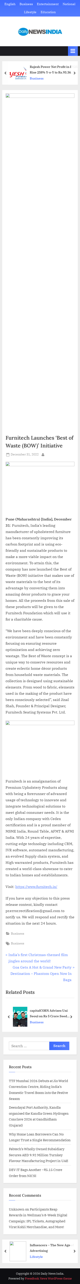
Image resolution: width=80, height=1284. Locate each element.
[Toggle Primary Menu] (73, 51)
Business (26, 4)
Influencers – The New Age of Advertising (52, 1248)
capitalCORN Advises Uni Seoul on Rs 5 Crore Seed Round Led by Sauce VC (49, 1013)
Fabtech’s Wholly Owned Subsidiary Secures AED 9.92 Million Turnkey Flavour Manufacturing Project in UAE (38, 1155)
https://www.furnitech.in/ (36, 886)
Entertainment (48, 4)
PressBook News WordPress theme (48, 1278)
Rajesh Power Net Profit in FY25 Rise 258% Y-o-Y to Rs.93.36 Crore (54, 70)
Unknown (16, 1209)
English (10, 4)
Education (48, 12)
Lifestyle (30, 12)
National (69, 4)
